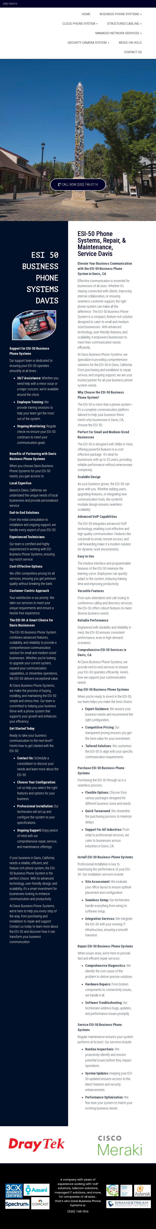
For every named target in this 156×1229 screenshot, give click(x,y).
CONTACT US (133, 52)
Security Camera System (87, 42)
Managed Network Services (117, 33)
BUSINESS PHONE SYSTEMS (120, 14)
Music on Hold (130, 42)
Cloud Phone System (79, 23)
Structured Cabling (123, 23)
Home (86, 14)
